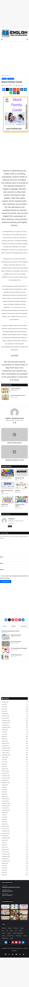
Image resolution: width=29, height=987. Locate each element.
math (16, 930)
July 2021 (4, 842)
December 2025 (6, 720)
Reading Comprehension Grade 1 (10, 631)
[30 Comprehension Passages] (6, 650)
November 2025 (6, 722)
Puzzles (3, 933)
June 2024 (4, 761)
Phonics (8, 75)
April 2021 (4, 844)
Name (2, 557)
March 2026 (5, 713)
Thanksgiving (18, 935)
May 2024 (4, 764)
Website (2, 569)
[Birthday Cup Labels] (23, 917)
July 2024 (4, 759)
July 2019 (4, 874)
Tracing (25, 935)
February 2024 (5, 771)
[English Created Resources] (14, 33)
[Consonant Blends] (5, 390)
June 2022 (4, 817)
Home (4, 75)
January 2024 (5, 773)
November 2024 (6, 750)
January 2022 (5, 828)
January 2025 (5, 745)
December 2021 (6, 831)
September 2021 (6, 837)
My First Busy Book (16, 641)
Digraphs (17, 490)
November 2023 (6, 778)
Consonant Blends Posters (17, 395)
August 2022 (5, 812)
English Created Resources (14, 418)
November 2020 (6, 856)
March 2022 (5, 824)
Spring (3, 935)
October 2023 (5, 780)
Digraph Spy (4, 504)
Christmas (16, 928)
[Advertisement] (14, 14)
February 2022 (5, 826)
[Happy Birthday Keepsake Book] (5, 912)
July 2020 (4, 865)
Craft (3, 930)
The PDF (14, 356)
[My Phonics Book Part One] (7, 485)
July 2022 (4, 814)
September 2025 (6, 727)
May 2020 (4, 870)
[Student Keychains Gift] (14, 917)
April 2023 (4, 794)
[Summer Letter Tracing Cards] (14, 906)
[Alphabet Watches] (6, 637)
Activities (4, 928)
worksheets (10, 78)
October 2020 (5, 858)
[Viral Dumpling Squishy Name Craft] (14, 912)
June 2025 (4, 734)
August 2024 (5, 757)
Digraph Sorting (19, 478)
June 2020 (4, 867)
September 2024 (6, 755)
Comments (23, 626)
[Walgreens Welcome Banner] (23, 912)
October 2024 (5, 752)
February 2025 (5, 743)
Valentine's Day (5, 938)
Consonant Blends (15, 388)
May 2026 (4, 708)
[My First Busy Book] (6, 643)
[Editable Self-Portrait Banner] (5, 917)
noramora (11, 519)
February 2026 (5, 715)
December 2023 (6, 775)
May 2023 (4, 791)
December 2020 (6, 854)
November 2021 (6, 833)
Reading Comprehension (18, 933)
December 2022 (6, 803)
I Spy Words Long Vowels (19, 505)
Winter (11, 938)
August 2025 (5, 729)
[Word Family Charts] (6, 657)
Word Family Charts (16, 655)
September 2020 (6, 861)
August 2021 (5, 840)
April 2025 (4, 738)
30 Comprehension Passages (19, 648)
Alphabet (10, 928)
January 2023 (5, 801)
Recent (14, 626)
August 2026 (5, 702)
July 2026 (4, 704)
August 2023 (5, 784)
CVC (7, 930)
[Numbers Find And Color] (23, 906)
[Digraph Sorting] (21, 472)
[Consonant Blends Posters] (5, 397)
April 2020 (4, 872)
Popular (5, 626)
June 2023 (4, 789)
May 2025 (4, 736)
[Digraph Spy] (7, 499)
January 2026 (5, 718)
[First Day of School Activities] (5, 906)
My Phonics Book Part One (7, 491)
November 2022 (6, 805)
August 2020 (5, 863)
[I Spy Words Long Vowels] (21, 499)
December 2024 (6, 748)
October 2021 (5, 835)
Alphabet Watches (16, 635)
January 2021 (5, 851)
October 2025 (5, 725)
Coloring (21, 928)
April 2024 (4, 766)
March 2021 (5, 847)
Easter (11, 930)
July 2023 (4, 787)
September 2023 (6, 782)
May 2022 (4, 819)
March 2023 (5, 796)
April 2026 (4, 711)
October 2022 (5, 808)
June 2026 (4, 706)
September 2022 (6, 810)
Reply (10, 526)
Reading (9, 933)
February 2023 (5, 798)
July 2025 (4, 732)
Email (1, 563)
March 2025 (5, 741)
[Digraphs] (21, 485)
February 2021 (5, 849)
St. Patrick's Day (10, 935)
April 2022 (4, 821)
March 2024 (5, 768)
